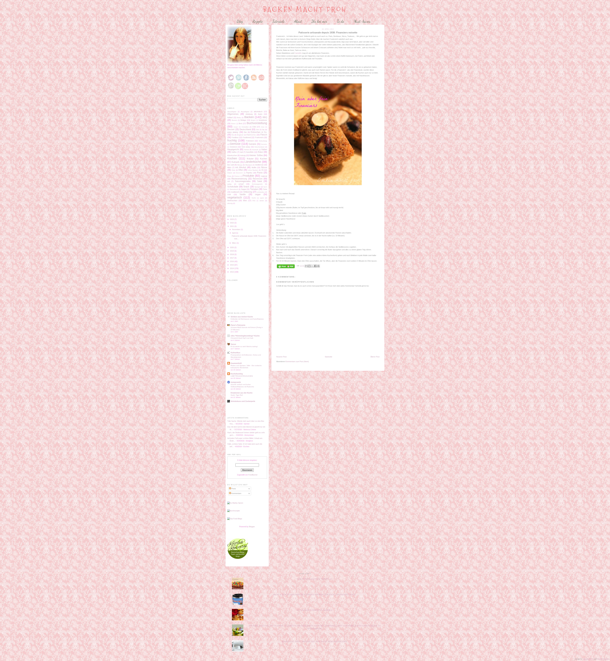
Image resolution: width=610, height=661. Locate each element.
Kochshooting (237, 374)
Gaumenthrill (236, 363)
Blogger (252, 527)
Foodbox (235, 137)
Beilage (243, 120)
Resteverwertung (239, 178)
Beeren (234, 120)
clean (262, 127)
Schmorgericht (257, 184)
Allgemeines (233, 114)
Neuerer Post (281, 357)
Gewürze (233, 147)
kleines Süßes (256, 155)
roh (228, 181)
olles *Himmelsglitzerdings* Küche (245, 336)
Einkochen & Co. (259, 132)
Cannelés (298, 53)
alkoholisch (258, 111)
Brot (240, 123)
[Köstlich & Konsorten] (237, 558)
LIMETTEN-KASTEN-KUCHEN (242, 376)
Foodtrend (247, 137)
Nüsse (264, 167)
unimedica (260, 192)
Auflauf (230, 117)
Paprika (249, 173)
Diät (257, 129)
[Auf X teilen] (312, 266)
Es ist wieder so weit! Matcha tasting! (244, 346)
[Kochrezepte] (233, 511)
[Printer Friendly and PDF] (285, 266)
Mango (239, 165)
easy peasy (232, 132)
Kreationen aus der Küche (241, 393)
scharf (241, 184)
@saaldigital (231, 111)
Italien (264, 149)
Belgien (253, 120)
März (234, 243)
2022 (232, 223)
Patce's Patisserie (238, 325)
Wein (245, 200)
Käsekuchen (232, 155)
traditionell (235, 192)
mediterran (259, 165)
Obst (233, 170)
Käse (260, 152)
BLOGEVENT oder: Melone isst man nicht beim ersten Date (314, 641)
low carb (230, 165)
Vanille (243, 194)
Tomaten (254, 189)
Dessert (230, 129)
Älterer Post (375, 357)
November (236, 229)
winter (262, 200)
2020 (232, 247)
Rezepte (257, 21)
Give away (246, 147)
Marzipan (248, 165)
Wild (253, 200)
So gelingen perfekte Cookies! (314, 610)
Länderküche (252, 161)
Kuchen (263, 158)
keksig (242, 155)
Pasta (259, 172)
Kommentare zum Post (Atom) (297, 361)
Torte (265, 189)
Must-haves (362, 21)
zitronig (230, 203)
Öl (262, 170)
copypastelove (588, 659)
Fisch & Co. (251, 135)
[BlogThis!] (309, 266)
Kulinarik (236, 162)
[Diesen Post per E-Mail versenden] (306, 266)
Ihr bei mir (319, 21)
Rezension (257, 178)
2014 (232, 268)
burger (236, 127)
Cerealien (245, 127)
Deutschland (245, 129)
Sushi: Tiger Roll (237, 395)
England (240, 135)
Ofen (240, 170)
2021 (232, 226)
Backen (249, 117)
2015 (232, 265)
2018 (232, 254)
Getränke (264, 144)
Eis (233, 135)
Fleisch (263, 134)
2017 (232, 258)
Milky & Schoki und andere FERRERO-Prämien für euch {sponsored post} (314, 595)
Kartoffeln (250, 152)
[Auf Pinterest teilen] (318, 266)
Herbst (246, 149)
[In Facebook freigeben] (315, 266)
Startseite (328, 357)
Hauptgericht (233, 149)
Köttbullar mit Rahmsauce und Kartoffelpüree (247, 319)
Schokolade (232, 186)
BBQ (265, 117)
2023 (232, 219)
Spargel (257, 187)
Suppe (243, 189)
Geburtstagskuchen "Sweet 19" (314, 579)
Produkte (248, 175)
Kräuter (250, 158)
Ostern (229, 173)
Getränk (252, 144)
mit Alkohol (240, 167)
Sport (265, 187)
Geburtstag (263, 141)
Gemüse (235, 143)
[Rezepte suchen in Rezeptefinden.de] (234, 519)
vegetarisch (234, 197)
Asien (260, 114)
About (298, 21)
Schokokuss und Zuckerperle (243, 401)
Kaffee (234, 152)
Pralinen (237, 176)
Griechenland (259, 147)
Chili (254, 127)
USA (229, 194)
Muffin (254, 167)
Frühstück (250, 141)
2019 (232, 251)
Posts (233, 489)
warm (262, 198)
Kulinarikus (235, 353)
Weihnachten (232, 200)
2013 (232, 272)
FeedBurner (253, 475)
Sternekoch (234, 189)
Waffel (254, 198)
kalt (241, 152)
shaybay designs (603, 659)
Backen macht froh (305, 9)
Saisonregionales (243, 181)
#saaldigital (245, 111)
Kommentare (236, 493)
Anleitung (249, 114)
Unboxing (247, 192)
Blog (240, 21)
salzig (229, 184)
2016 (232, 261)
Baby (239, 117)
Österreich (239, 173)
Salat (259, 181)
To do (340, 21)
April (234, 233)
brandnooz (263, 120)
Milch (229, 167)
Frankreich (259, 137)
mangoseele (236, 382)
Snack (246, 186)
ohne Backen (253, 170)
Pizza (229, 176)
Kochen (232, 158)
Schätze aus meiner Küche (242, 317)
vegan (258, 194)
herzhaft (255, 149)
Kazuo (233, 344)
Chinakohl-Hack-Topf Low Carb (242, 338)
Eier (245, 132)
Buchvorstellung (257, 123)
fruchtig (232, 140)
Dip (263, 129)
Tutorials (278, 21)
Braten (233, 123)
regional (264, 176)
